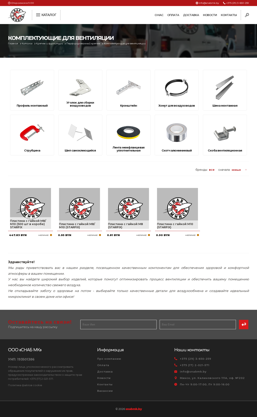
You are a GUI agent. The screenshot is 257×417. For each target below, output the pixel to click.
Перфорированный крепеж (83, 43)
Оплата (173, 15)
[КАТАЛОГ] (38, 14)
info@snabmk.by (209, 2)
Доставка (191, 15)
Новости (210, 15)
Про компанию (109, 358)
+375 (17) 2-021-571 (194, 365)
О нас (159, 15)
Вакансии (105, 390)
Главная (13, 43)
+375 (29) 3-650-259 (237, 2)
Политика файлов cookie (25, 385)
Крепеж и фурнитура (49, 43)
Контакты (229, 15)
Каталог (27, 43)
